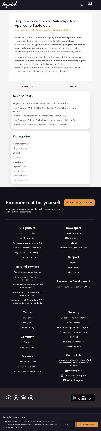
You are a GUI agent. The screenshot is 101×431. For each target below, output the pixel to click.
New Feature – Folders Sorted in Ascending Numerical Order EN (44, 120)
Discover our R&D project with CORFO (74, 287)
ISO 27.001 (73, 337)
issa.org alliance (74, 346)
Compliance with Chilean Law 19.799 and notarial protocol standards (27, 301)
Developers (19, 162)
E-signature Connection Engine (27, 252)
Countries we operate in (27, 257)
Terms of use (27, 318)
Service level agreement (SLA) (74, 332)
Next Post (76, 86)
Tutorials (73, 243)
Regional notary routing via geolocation (27, 278)
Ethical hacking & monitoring (73, 318)
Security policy (73, 322)
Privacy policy (27, 322)
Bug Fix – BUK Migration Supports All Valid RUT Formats (40, 124)
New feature (19, 175)
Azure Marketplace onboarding (27, 371)
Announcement (21, 143)
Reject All (68, 424)
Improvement (19, 166)
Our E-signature (27, 238)
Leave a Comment (23, 30)
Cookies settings (27, 327)
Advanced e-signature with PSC (27, 243)
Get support (73, 267)
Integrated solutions (27, 366)
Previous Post (27, 86)
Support (73, 262)
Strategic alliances (27, 362)
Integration (18, 171)
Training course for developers (73, 248)
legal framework (27, 347)
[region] (50, 422)
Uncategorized (20, 180)
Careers (17, 157)
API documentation (73, 238)
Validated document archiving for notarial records (27, 293)
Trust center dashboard (73, 342)
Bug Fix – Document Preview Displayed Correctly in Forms (41, 103)
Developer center (74, 233)
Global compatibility (27, 233)
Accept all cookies (87, 424)
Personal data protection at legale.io (73, 327)
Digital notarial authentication (27, 272)
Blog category (20, 148)
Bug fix (16, 152)
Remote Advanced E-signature (27, 248)
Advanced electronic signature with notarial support (27, 286)
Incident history (73, 272)
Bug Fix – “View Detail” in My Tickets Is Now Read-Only (39, 115)
